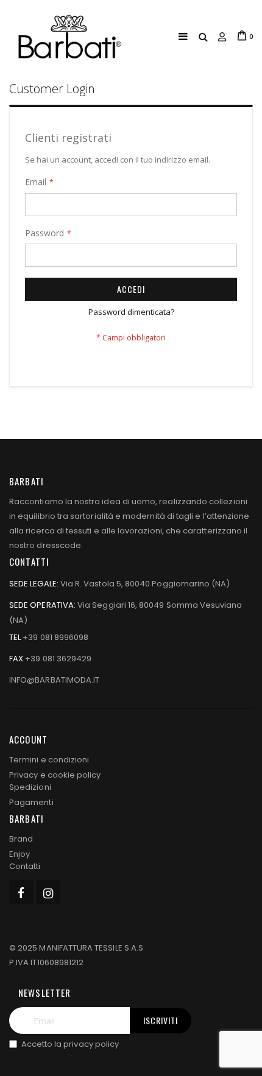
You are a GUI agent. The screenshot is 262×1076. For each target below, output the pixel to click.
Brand (21, 839)
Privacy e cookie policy (55, 775)
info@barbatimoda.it (54, 680)
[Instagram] (48, 892)
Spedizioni (30, 787)
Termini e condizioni (49, 759)
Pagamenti (31, 802)
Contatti (25, 866)
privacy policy (91, 1044)
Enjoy (19, 854)
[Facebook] (21, 892)
